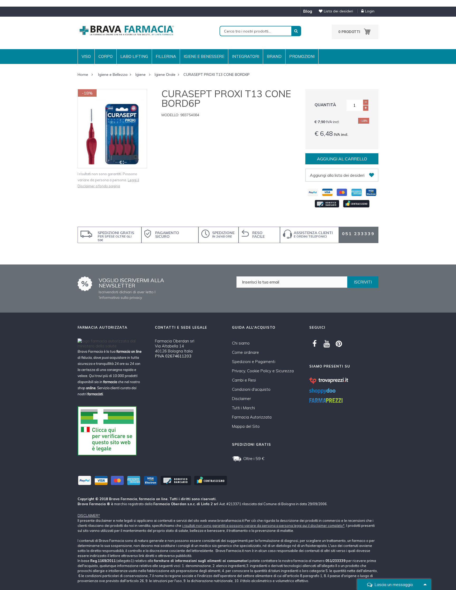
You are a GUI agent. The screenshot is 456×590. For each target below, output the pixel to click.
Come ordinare (245, 352)
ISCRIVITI (363, 282)
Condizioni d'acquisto (251, 389)
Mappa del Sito (246, 426)
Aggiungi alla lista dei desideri (337, 175)
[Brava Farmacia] (126, 29)
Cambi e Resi (244, 380)
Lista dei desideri (338, 11)
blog (307, 11)
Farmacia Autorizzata (252, 417)
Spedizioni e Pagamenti (253, 361)
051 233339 (358, 233)
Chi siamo (241, 343)
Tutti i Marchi (243, 407)
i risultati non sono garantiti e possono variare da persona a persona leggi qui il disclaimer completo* (263, 525)
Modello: (170, 115)
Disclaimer (241, 398)
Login (369, 11)
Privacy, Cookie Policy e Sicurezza (263, 370)
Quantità (325, 104)
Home (83, 74)
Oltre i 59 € (253, 458)
